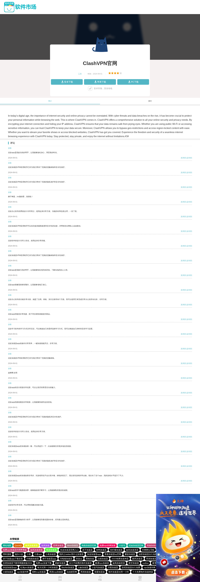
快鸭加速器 (101, 550)
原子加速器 (87, 550)
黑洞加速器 (86, 572)
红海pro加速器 (27, 567)
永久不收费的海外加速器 (80, 563)
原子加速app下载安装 (13, 558)
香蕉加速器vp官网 (113, 554)
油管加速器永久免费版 (149, 554)
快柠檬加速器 (116, 550)
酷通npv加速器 (102, 563)
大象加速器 (83, 567)
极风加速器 (137, 558)
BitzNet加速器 (67, 567)
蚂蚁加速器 (60, 563)
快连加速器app (94, 554)
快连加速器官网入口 (69, 550)
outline (145, 563)
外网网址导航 (148, 550)
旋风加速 (45, 545)
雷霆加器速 (99, 572)
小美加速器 (51, 554)
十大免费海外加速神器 (143, 572)
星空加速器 (134, 563)
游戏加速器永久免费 (131, 567)
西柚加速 (90, 558)
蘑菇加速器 (130, 554)
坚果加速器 (58, 545)
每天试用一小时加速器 (47, 567)
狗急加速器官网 (89, 545)
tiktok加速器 (72, 545)
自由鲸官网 (72, 572)
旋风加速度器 (31, 545)
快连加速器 (51, 550)
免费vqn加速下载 (44, 563)
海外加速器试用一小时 (118, 572)
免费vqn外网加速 (107, 545)
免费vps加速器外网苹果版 (15, 550)
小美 (29, 554)
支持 (182, 158)
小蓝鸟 (122, 545)
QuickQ (18, 545)
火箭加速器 (8, 572)
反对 (188, 158)
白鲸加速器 (103, 558)
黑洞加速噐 (151, 558)
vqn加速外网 (149, 567)
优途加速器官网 (136, 545)
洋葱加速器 (113, 567)
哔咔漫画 (7, 554)
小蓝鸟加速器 (98, 567)
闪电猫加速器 (33, 558)
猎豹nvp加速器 (39, 572)
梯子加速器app (49, 558)
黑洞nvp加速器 (56, 572)
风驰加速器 (152, 545)
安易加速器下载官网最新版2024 (17, 563)
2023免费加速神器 (120, 558)
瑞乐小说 (19, 554)
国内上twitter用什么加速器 (71, 554)
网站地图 (7, 545)
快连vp (79, 558)
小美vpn (38, 554)
